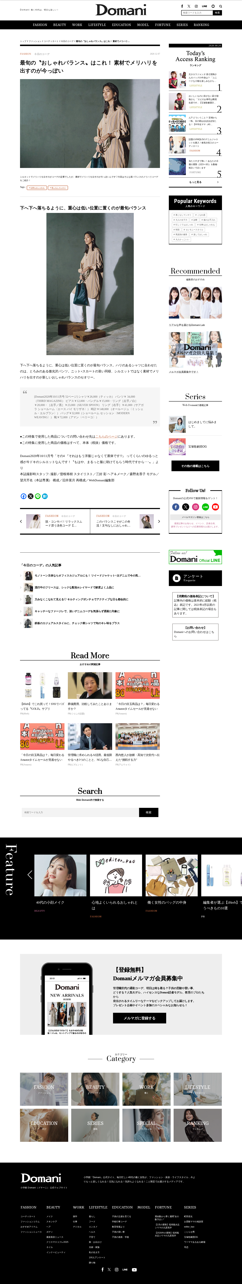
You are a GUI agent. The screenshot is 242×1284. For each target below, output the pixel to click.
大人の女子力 (181, 220)
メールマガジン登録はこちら (195, 517)
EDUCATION (121, 25)
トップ (23, 41)
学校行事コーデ (119, 1221)
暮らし (92, 1216)
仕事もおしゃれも (37, 188)
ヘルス (92, 1232)
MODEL (143, 25)
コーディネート (51, 41)
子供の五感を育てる (121, 1216)
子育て (92, 1237)
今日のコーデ (67, 41)
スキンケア (51, 1221)
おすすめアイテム (29, 1227)
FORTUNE (163, 25)
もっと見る (195, 182)
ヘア (48, 1227)
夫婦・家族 (94, 1247)
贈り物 (92, 1262)
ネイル (49, 1247)
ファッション (35, 41)
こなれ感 (201, 215)
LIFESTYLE (97, 25)
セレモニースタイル (194, 230)
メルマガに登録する (140, 1018)
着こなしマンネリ (59, 188)
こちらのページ (106, 436)
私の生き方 (94, 1252)
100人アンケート (97, 1257)
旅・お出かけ (95, 1242)
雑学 (75, 1216)
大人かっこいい (182, 239)
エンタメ (93, 1227)
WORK (77, 25)
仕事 (75, 1221)
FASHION (40, 25)
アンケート (193, 576)
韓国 (177, 230)
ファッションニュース (31, 1232)
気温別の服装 (181, 234)
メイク (49, 1216)
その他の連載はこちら (195, 466)
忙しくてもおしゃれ (184, 225)
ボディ (49, 1232)
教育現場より (118, 1227)
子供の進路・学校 (120, 1237)
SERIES (182, 25)
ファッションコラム (30, 1221)
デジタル (77, 1227)
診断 (195, 220)
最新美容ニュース (54, 1237)
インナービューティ (56, 1252)
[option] (60, 884)
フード (92, 1221)
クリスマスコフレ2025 (57, 1242)
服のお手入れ (209, 220)
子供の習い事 (118, 1232)
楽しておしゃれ (200, 234)
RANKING (201, 25)
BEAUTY (59, 25)
